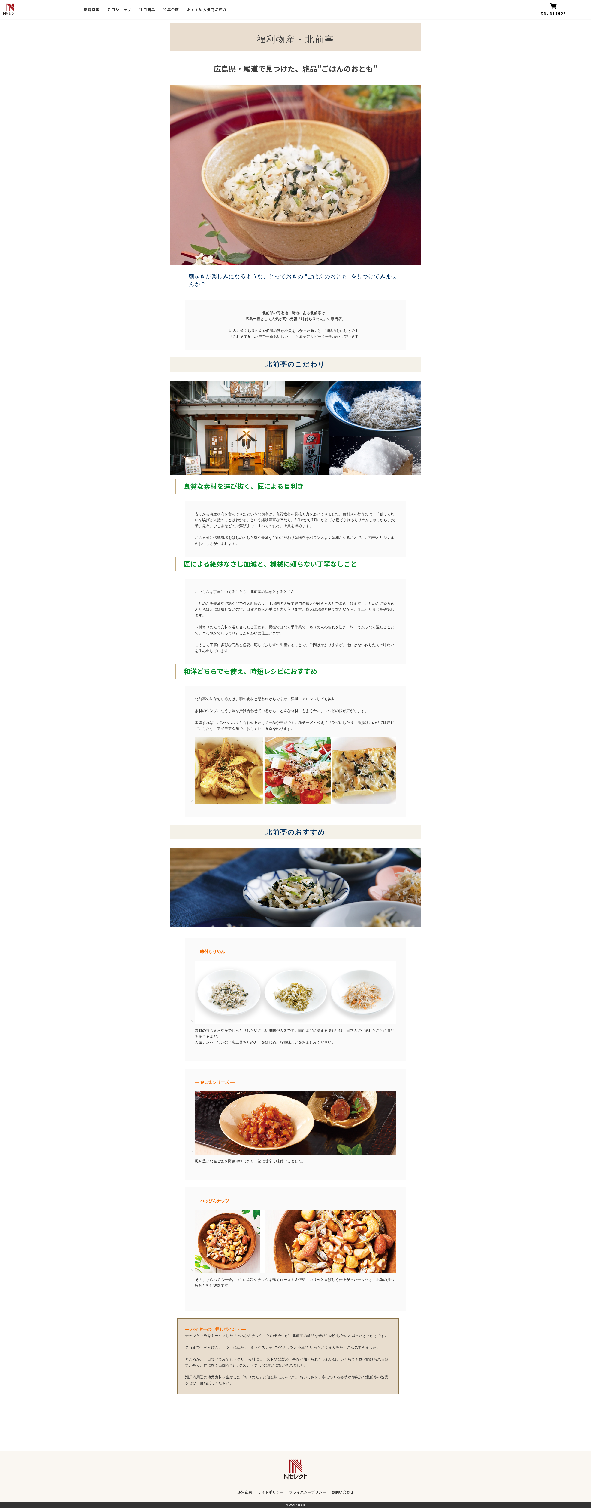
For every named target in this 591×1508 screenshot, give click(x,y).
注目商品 (147, 9)
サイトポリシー (270, 1492)
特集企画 (171, 9)
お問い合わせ (343, 1492)
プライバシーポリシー (307, 1492)
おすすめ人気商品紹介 (207, 9)
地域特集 (92, 9)
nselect (300, 1504)
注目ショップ (120, 9)
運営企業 (244, 1492)
